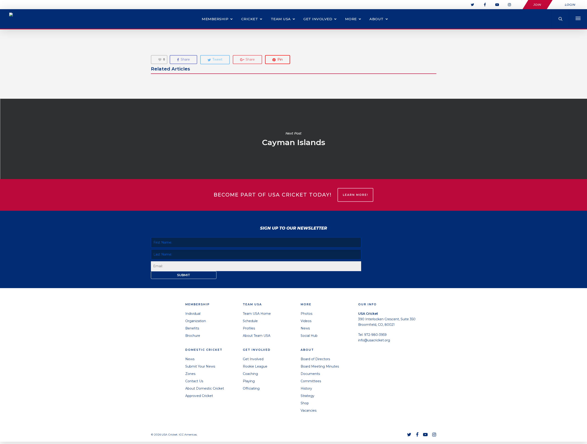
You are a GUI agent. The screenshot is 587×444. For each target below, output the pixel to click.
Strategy (307, 396)
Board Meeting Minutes (320, 366)
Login (570, 4)
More (351, 19)
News (189, 359)
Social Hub (309, 336)
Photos (306, 314)
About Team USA (256, 336)
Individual (192, 314)
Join (537, 4)
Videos (306, 321)
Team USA (281, 19)
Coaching (250, 374)
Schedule (250, 321)
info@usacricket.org (374, 340)
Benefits (192, 328)
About (376, 19)
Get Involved (317, 19)
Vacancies (308, 410)
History (306, 388)
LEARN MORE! (355, 195)
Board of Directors (315, 359)
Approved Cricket (199, 396)
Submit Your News (200, 366)
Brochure (192, 336)
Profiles (249, 328)
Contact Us (194, 381)
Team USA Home (257, 314)
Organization (195, 321)
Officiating (251, 388)
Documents (310, 374)
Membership (215, 19)
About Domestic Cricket (204, 388)
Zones (190, 374)
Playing (249, 381)
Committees (311, 381)
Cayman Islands (293, 139)
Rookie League (255, 366)
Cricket (249, 19)
